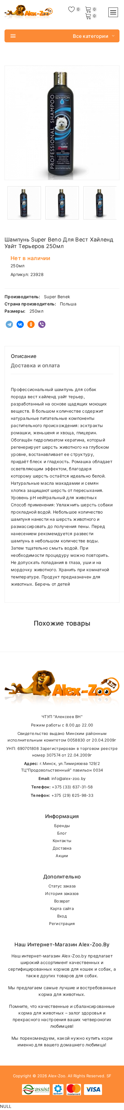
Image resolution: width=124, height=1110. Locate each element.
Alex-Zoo (56, 1075)
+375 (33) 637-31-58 (72, 786)
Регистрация (62, 923)
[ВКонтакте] (20, 324)
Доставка (62, 848)
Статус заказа (62, 886)
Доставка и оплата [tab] (35, 365)
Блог (62, 833)
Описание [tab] (23, 356)
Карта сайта (62, 908)
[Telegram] (9, 324)
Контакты (62, 840)
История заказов (62, 893)
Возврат (62, 901)
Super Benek (57, 296)
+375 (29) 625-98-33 (72, 795)
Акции (62, 855)
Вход (62, 916)
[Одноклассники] (31, 324)
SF (109, 1075)
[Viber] (42, 324)
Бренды (62, 825)
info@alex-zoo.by (68, 778)
